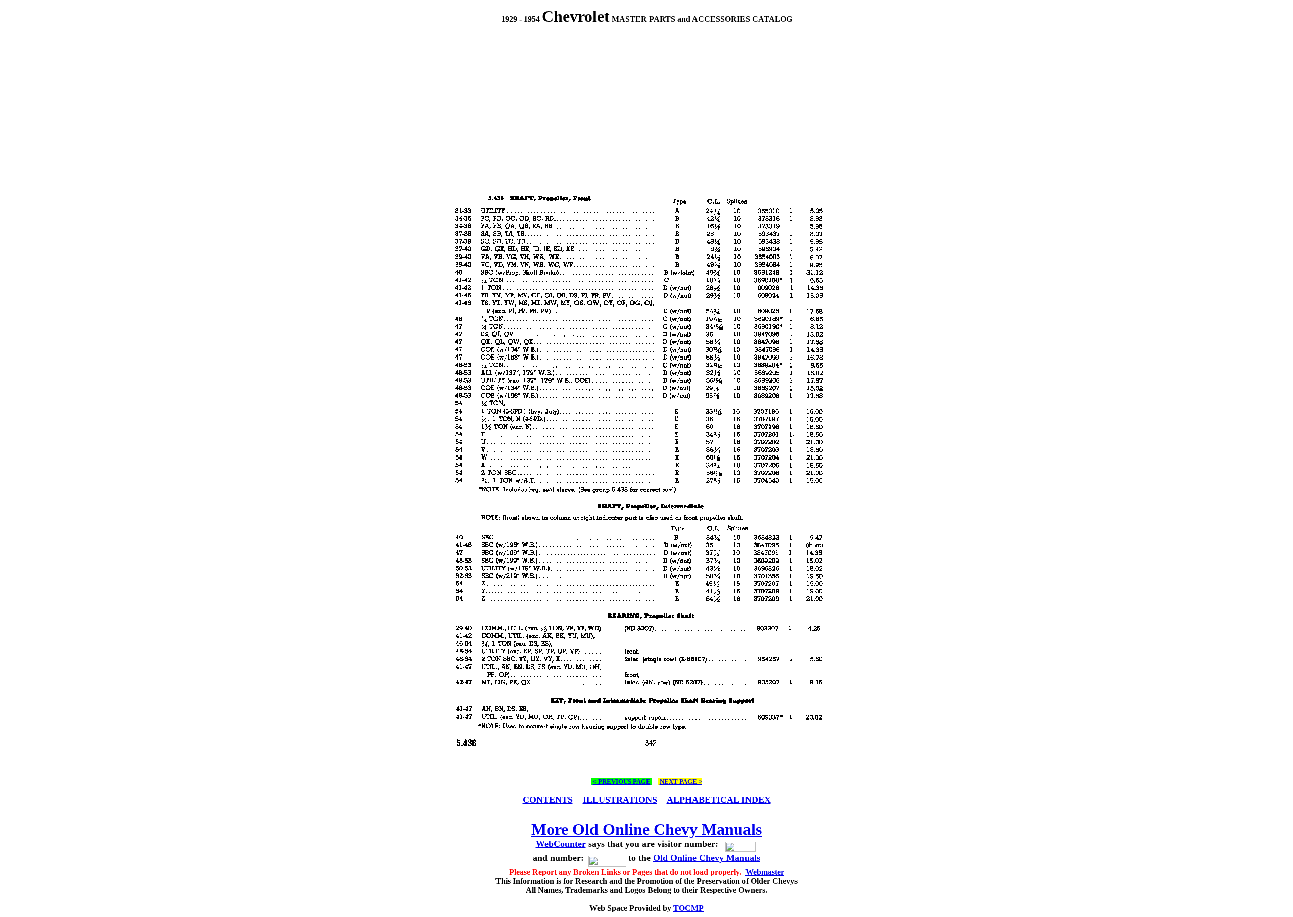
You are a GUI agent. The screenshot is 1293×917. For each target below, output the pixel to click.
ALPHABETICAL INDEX (719, 800)
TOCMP (688, 908)
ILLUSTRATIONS (620, 800)
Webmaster (764, 872)
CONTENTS (548, 800)
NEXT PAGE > (681, 781)
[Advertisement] (646, 99)
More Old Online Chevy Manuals (646, 829)
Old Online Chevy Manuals (706, 858)
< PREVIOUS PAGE (622, 781)
